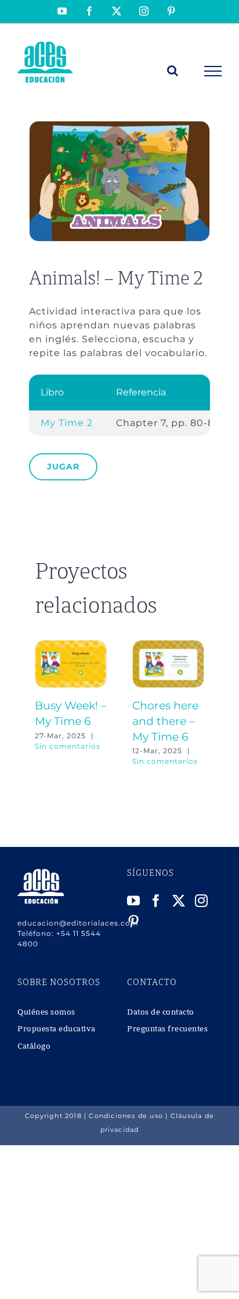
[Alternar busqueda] (173, 70)
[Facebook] (156, 900)
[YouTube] (133, 900)
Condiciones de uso (126, 1116)
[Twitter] (179, 900)
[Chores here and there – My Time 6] (168, 645)
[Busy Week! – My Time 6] (71, 645)
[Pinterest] (133, 921)
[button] (43, 703)
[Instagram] (201, 900)
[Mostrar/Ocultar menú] (213, 71)
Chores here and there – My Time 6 (165, 720)
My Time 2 (67, 422)
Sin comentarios (67, 746)
